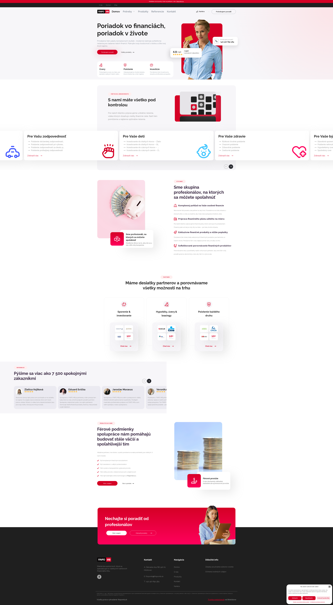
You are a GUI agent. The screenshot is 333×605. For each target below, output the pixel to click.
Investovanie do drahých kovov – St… (143, 144)
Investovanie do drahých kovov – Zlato (144, 141)
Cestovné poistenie (230, 150)
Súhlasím (295, 598)
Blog (115, 5)
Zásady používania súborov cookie (301, 602)
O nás (101, 5)
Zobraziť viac (33, 155)
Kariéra (177, 586)
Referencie (157, 11)
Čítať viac (124, 346)
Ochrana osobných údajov (215, 572)
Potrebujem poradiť (107, 52)
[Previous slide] (226, 166)
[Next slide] (231, 166)
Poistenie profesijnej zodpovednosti (47, 150)
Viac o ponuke (126, 483)
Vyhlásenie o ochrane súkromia (317, 602)
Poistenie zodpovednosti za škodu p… (47, 147)
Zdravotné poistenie (231, 147)
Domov (116, 11)
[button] (329, 587)
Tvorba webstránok (216, 600)
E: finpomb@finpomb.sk (153, 576)
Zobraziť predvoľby (323, 598)
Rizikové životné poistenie (233, 141)
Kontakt (171, 11)
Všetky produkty (126, 52)
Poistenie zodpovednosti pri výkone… (47, 144)
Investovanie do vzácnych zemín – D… (143, 150)
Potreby (127, 11)
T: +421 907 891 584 (151, 581)
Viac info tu (180, 1)
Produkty (143, 11)
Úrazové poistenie (230, 144)
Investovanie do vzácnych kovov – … (143, 147)
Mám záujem (107, 483)
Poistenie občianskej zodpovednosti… (47, 141)
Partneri (108, 5)
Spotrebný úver (324, 150)
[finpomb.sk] (103, 11)
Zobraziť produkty (141, 533)
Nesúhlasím (309, 598)
